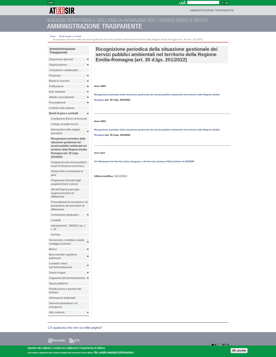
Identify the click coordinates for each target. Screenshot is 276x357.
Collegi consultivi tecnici (64, 124)
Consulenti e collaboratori (63, 70)
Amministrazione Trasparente (212, 10)
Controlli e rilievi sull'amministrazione (60, 265)
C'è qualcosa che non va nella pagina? (75, 327)
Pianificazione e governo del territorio (65, 291)
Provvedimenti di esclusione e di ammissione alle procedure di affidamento (69, 206)
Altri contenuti (57, 312)
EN (226, 3)
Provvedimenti (57, 102)
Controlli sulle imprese (61, 108)
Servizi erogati (57, 272)
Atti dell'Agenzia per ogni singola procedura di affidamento (65, 193)
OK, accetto (239, 350)
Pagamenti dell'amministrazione (67, 278)
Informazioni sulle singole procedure (65, 131)
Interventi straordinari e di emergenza (63, 305)
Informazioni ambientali (62, 297)
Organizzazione (58, 64)
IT (223, 3)
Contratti (56, 220)
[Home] (62, 10)
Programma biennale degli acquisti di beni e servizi (66, 182)
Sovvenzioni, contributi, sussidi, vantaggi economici (67, 242)
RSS (77, 340)
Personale (55, 75)
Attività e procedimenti (61, 97)
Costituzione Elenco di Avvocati (69, 118)
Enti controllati (57, 91)
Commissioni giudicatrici (65, 214)
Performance (56, 86)
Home (53, 36)
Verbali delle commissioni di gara (67, 173)
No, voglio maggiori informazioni (114, 352)
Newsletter (59, 340)
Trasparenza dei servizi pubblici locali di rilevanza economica (69, 164)
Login (50, 2)
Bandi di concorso (59, 81)
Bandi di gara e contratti (70, 36)
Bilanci (53, 249)
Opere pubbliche (58, 283)
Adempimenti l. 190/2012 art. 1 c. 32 (68, 227)
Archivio (55, 234)
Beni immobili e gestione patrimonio (63, 256)
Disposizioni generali (61, 59)
